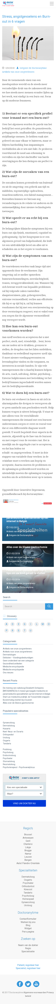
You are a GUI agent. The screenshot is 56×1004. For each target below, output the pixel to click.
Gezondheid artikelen (12, 663)
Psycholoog (8, 752)
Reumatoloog (9, 764)
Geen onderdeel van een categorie (18, 660)
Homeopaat (28, 899)
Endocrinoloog (9, 755)
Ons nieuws (8, 672)
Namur (28, 853)
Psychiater (7, 758)
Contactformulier (28, 919)
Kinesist (28, 889)
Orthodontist (28, 886)
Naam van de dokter (28, 945)
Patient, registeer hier (28, 965)
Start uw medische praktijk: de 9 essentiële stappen (26, 697)
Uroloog (6, 737)
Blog (28, 925)
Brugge (28, 850)
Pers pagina (28, 931)
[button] (49, 606)
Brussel (28, 834)
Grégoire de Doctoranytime (33, 68)
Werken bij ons (28, 922)
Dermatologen (9, 654)
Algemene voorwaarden (34, 992)
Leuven (28, 856)
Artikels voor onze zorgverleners (17, 652)
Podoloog (7, 749)
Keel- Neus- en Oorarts (13, 731)
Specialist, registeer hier (28, 968)
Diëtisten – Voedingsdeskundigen (18, 657)
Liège (28, 847)
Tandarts (7, 743)
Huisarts (6, 728)
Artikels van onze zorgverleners (18, 71)
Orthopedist (8, 734)
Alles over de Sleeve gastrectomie (18, 703)
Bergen (28, 860)
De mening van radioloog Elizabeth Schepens (23, 688)
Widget (28, 928)
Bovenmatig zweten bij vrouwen (17, 700)
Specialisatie (28, 951)
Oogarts (6, 740)
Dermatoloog (9, 725)
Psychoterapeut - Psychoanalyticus (19, 767)
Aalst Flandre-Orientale (28, 863)
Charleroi (28, 844)
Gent (28, 841)
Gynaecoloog (9, 722)
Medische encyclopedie (13, 666)
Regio (28, 948)
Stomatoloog (9, 761)
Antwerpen (28, 837)
